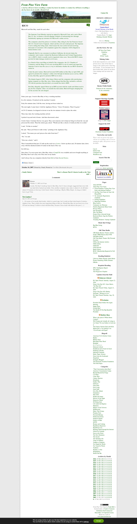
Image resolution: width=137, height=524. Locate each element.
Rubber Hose (105, 315)
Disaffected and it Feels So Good (102, 349)
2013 (94, 483)
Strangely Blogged (98, 360)
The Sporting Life (98, 439)
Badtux (95, 338)
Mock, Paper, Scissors (99, 354)
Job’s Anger (107, 121)
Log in (95, 149)
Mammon (95, 406)
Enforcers (95, 384)
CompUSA (57, 152)
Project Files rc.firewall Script (101, 214)
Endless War (96, 382)
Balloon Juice (97, 340)
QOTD (95, 422)
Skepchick (96, 358)
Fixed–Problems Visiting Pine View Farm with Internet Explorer (105, 189)
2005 (94, 497)
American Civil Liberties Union (102, 336)
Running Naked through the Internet (103, 429)
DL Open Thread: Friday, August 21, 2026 (103, 289)
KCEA (95, 227)
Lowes (58, 143)
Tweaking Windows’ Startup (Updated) (104, 220)
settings (86, 522)
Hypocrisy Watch (98, 400)
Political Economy (98, 417)
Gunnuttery (96, 393)
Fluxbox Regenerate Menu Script (102, 207)
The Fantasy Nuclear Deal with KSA (103, 327)
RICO (25, 25)
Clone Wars (96, 376)
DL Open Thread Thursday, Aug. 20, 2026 (103, 296)
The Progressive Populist (100, 271)
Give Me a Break (98, 391)
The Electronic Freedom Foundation (103, 361)
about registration (108, 168)
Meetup (107, 41)
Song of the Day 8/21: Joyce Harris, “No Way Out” (103, 285)
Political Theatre (97, 418)
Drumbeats (96, 380)
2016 (94, 477)
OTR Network (97, 247)
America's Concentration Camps (102, 371)
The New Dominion (98, 435)
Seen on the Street (98, 433)
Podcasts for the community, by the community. (104, 89)
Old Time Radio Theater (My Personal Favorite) (104, 239)
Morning (95, 304)
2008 (94, 492)
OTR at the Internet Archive (101, 242)
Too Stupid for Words (99, 444)
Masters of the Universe (100, 407)
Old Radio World (98, 236)
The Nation (96, 270)
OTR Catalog (97, 244)
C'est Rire (96, 374)
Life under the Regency (99, 404)
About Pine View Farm (99, 187)
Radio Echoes (97, 249)
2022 (94, 466)
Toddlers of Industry (99, 442)
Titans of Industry (98, 440)
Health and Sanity (98, 396)
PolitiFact (104, 52)
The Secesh (96, 437)
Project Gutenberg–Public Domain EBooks (103, 261)
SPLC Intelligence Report (100, 268)
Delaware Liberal (105, 278)
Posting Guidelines (100, 199)
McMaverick (96, 409)
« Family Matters (26, 172)
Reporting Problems (100, 201)
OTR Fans (96, 245)
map (110, 35)
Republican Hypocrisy (99, 426)
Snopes (104, 54)
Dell (52, 158)
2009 (94, 490)
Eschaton (105, 300)
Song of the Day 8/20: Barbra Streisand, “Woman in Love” (101, 292)
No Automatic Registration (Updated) (102, 197)
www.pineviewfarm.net (104, 516)
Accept (98, 521)
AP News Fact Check (104, 50)
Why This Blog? (97, 212)
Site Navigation (97, 210)
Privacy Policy (97, 209)
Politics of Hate (97, 420)
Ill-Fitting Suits (97, 402)
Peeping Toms (97, 413)
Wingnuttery (96, 451)
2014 (94, 481)
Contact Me (104, 13)
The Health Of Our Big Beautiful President (102, 311)
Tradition (95, 448)
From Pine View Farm (34, 5)
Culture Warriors (98, 378)
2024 (94, 463)
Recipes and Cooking (99, 424)
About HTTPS (97, 185)
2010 (94, 488)
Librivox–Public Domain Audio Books (104, 258)
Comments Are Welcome (100, 205)
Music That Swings (98, 411)
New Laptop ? (27, 197)
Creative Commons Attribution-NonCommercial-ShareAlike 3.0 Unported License (105, 511)
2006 (94, 495)
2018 (94, 473)
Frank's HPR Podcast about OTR (102, 234)
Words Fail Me (97, 453)
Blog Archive (97, 203)
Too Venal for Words (99, 446)
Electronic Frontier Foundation (104, 132)
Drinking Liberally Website (104, 37)
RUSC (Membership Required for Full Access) (104, 252)
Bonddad (95, 343)
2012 (94, 484)
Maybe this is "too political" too (102, 328)
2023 (94, 464)
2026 (94, 459)
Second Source (63, 158)
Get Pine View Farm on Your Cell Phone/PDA (104, 193)
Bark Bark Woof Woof (99, 341)
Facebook (112, 43)
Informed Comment (98, 352)
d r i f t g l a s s (97, 345)
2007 (94, 494)
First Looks (96, 387)
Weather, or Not (97, 450)
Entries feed (96, 151)
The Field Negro (97, 363)
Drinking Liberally (98, 350)
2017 (94, 475)
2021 (94, 468)
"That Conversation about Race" (102, 369)
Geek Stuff (96, 389)
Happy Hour (96, 306)
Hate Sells (96, 395)
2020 (94, 470)
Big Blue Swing (97, 225)
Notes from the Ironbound (100, 356)
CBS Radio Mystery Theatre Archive (103, 233)
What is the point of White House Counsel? (102, 318)
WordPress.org (97, 154)
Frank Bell (111, 507)
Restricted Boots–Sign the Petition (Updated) (103, 217)
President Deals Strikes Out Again (102, 302)
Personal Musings (98, 415)
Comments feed (97, 152)
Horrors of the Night (99, 398)
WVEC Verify (104, 56)
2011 (94, 486)
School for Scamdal (98, 431)
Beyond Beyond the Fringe (100, 373)
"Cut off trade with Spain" (100, 330)
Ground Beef (96, 308)
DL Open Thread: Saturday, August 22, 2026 (104, 281)
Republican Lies (97, 428)
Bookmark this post (66, 167)
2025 (94, 461)
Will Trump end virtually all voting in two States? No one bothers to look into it (104, 323)
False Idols (96, 385)
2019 (94, 472)
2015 (94, 479)
